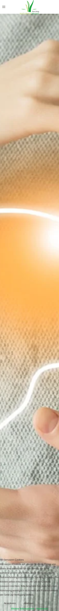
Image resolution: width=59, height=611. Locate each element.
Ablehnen (28, 603)
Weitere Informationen (22, 608)
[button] (3, 7)
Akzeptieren (10, 603)
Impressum (42, 608)
